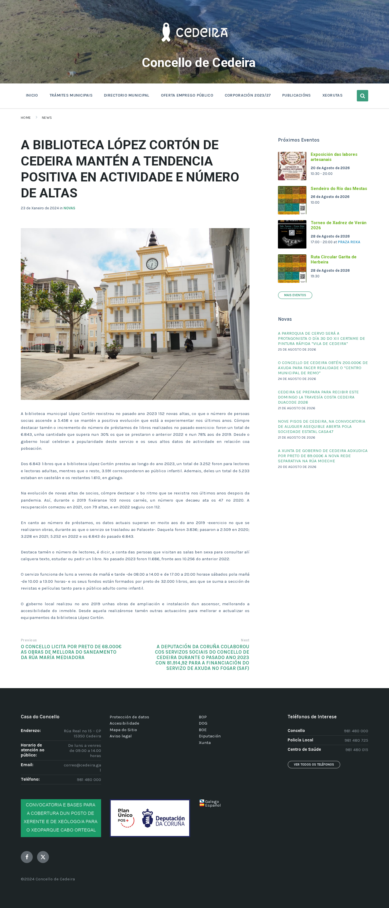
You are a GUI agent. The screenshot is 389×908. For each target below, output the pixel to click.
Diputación (210, 736)
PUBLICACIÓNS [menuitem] (296, 95)
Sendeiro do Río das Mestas (339, 188)
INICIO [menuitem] (32, 95)
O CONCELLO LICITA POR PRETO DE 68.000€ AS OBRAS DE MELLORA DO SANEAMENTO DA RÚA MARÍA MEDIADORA (71, 652)
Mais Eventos (295, 295)
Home (26, 118)
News (47, 118)
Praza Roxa (349, 242)
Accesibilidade (124, 723)
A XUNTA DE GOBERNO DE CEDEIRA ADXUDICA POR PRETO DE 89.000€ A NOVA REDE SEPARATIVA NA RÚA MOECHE (323, 455)
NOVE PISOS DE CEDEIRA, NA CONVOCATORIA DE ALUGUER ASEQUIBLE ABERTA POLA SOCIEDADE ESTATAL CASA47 (321, 426)
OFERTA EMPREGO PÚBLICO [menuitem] (187, 95)
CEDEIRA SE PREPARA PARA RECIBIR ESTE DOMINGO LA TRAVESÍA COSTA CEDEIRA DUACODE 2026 (318, 397)
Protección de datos (129, 716)
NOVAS (69, 208)
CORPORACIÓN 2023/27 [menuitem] (248, 95)
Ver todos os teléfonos (314, 764)
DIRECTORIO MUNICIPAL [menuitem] (127, 95)
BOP (203, 716)
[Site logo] (194, 50)
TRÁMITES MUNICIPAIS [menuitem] (71, 95)
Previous (29, 640)
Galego (212, 801)
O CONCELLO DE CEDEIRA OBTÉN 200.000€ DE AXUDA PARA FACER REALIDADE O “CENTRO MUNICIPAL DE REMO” (323, 367)
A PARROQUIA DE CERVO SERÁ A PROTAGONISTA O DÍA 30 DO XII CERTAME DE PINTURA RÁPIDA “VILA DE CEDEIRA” (321, 338)
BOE (203, 729)
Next (245, 640)
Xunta (205, 742)
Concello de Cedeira (199, 62)
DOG (203, 723)
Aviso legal (121, 736)
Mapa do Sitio (123, 729)
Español (213, 805)
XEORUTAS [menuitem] (332, 95)
